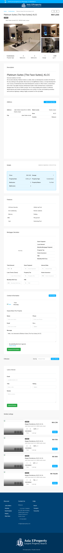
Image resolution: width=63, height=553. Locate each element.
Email (8, 323)
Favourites (36, 511)
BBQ (9, 217)
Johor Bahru (8, 505)
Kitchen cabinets (38, 210)
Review (9, 391)
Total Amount (10, 265)
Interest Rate (44, 265)
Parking (35, 214)
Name (8, 316)
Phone (34, 316)
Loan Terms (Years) (12, 272)
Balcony (10, 214)
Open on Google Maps (50, 102)
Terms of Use (12, 345)
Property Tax (27, 272)
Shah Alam (7, 516)
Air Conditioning (12, 210)
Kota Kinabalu (8, 511)
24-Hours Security (13, 207)
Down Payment (28, 265)
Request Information (13, 349)
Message (9, 330)
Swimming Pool (37, 221)
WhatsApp (16, 304)
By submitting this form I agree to (17, 344)
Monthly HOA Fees (12, 279)
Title (8, 383)
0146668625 (32, 1)
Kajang (6, 513)
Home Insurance (45, 272)
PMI (25, 279)
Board (35, 505)
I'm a (34, 323)
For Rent (6, 17)
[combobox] (44, 326)
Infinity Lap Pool (38, 207)
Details (55, 432)
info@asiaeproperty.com (24, 523)
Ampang (7, 508)
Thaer (27, 433)
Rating (34, 383)
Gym (9, 221)
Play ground (37, 217)
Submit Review (12, 405)
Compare (36, 508)
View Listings (52, 295)
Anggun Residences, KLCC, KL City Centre (36, 424)
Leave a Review (55, 358)
